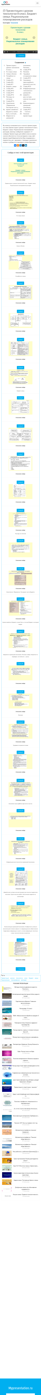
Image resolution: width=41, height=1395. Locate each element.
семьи (36, 978)
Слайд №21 (27, 78)
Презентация (5, 978)
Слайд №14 (10, 101)
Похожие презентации (27, 115)
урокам (12, 978)
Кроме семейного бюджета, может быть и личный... (12, 111)
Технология (14, 23)
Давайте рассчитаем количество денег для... (29, 98)
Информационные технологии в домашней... (29, 90)
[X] (23, 145)
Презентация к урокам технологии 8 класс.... (12, 67)
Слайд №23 (27, 86)
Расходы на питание (10, 98)
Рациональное (5, 980)
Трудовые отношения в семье (29, 75)
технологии (19, 978)
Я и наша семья (11, 72)
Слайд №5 (9, 80)
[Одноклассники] (18, 145)
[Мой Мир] (20, 145)
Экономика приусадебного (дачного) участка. (29, 82)
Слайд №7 (9, 84)
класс (25, 978)
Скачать (21, 55)
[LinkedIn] (26, 145)
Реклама (26, 72)
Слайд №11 (10, 93)
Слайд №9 (9, 88)
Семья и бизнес (11, 74)
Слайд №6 (9, 82)
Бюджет (31, 978)
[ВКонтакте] (15, 145)
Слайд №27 (27, 109)
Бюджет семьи (11, 86)
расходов (23, 980)
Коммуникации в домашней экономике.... (28, 105)
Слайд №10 (10, 91)
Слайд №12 (10, 95)
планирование (15, 980)
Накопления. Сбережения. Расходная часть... (12, 105)
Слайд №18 (27, 70)
